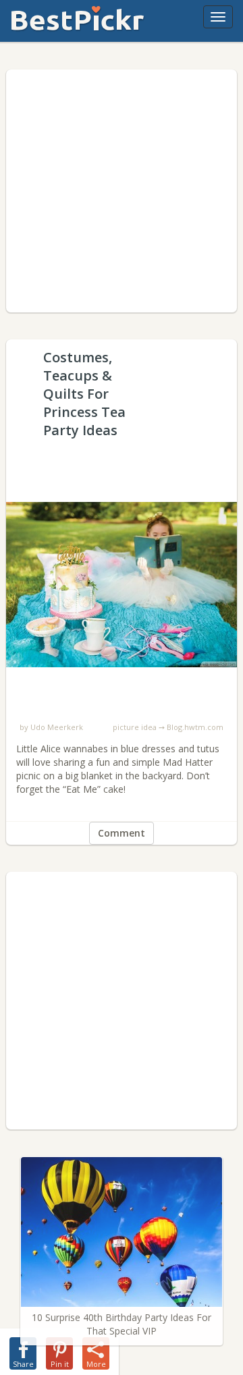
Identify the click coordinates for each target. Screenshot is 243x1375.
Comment (121, 832)
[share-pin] (59, 1350)
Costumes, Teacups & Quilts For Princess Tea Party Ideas (121, 462)
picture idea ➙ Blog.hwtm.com (168, 727)
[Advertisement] (121, 190)
